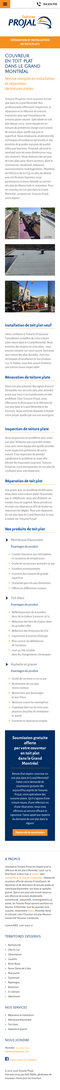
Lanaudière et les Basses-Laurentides (23, 877)
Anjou (31, 910)
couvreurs (36, 1078)
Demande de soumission (30, 832)
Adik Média (30, 1074)
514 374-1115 (22, 1047)
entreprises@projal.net (16, 1051)
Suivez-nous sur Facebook (23, 1059)
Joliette (35, 874)
